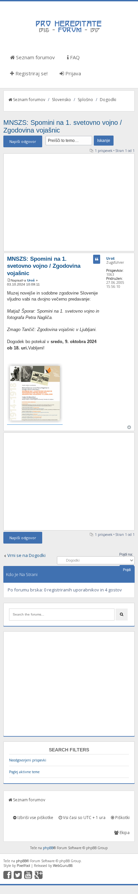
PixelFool (23, 865)
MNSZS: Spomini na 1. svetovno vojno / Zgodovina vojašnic (43, 266)
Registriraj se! (31, 73)
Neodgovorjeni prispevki (27, 760)
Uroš (31, 280)
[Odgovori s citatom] (96, 259)
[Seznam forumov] (69, 31)
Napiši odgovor (22, 141)
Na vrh (129, 427)
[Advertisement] (69, 202)
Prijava (72, 73)
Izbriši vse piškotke (34, 817)
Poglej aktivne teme (24, 771)
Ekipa (124, 832)
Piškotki (122, 817)
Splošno (85, 99)
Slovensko (61, 99)
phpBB (48, 847)
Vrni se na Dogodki (26, 555)
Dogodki (108, 99)
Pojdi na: (126, 554)
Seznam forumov (35, 57)
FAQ (74, 57)
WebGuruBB (62, 865)
